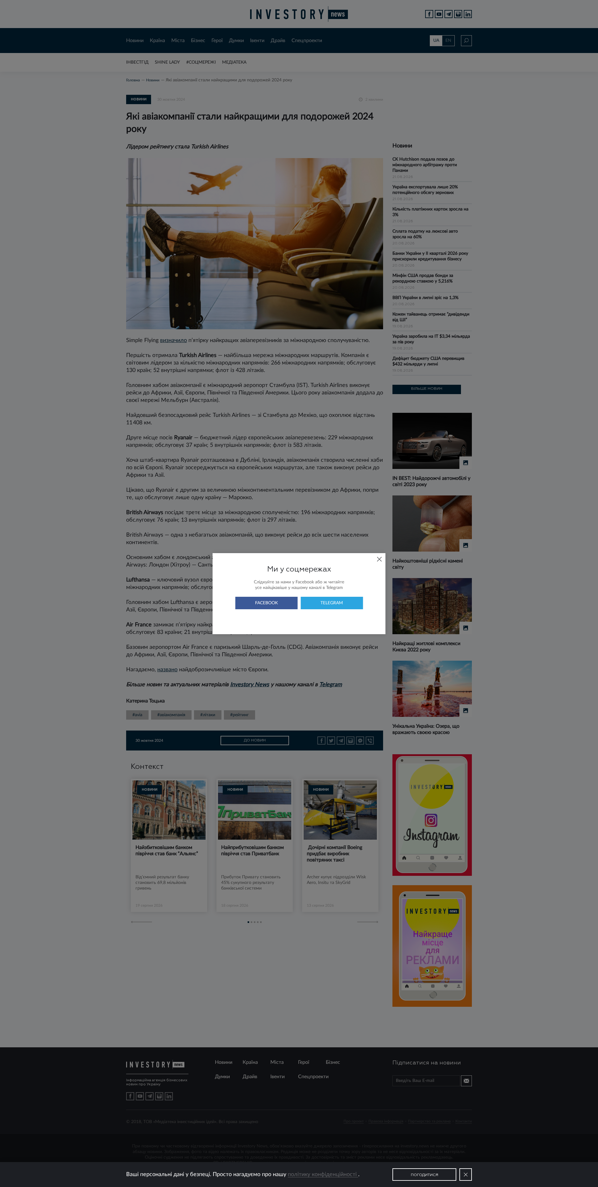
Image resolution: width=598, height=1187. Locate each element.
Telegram (331, 603)
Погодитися (424, 1175)
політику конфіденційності (323, 1174)
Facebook (266, 603)
